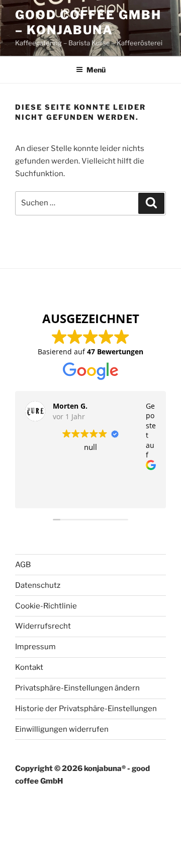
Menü (96, 69)
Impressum (35, 646)
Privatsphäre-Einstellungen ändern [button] (77, 687)
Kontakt (29, 667)
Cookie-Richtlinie (46, 605)
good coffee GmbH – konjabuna (88, 22)
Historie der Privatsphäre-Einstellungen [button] (86, 708)
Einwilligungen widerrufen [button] (62, 729)
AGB (23, 564)
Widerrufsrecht (43, 626)
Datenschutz (37, 585)
